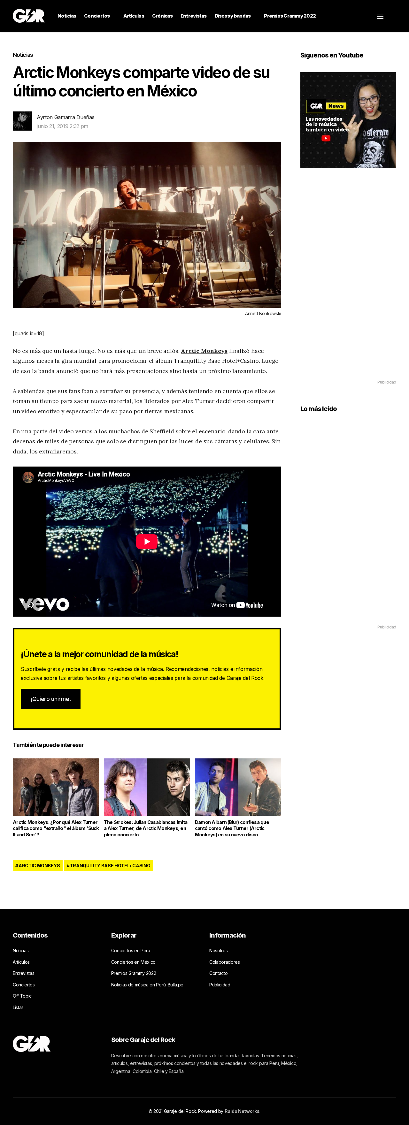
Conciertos (97, 16)
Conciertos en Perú (130, 950)
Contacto (218, 973)
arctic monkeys (39, 865)
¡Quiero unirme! (51, 699)
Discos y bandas (233, 16)
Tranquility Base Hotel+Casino (110, 865)
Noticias (67, 16)
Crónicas (162, 16)
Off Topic (22, 996)
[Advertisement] (348, 283)
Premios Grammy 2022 (290, 16)
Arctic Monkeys (204, 350)
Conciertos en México (133, 962)
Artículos (133, 16)
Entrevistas (194, 16)
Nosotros (218, 950)
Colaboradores (224, 962)
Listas (18, 1007)
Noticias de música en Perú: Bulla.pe (147, 984)
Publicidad (219, 984)
